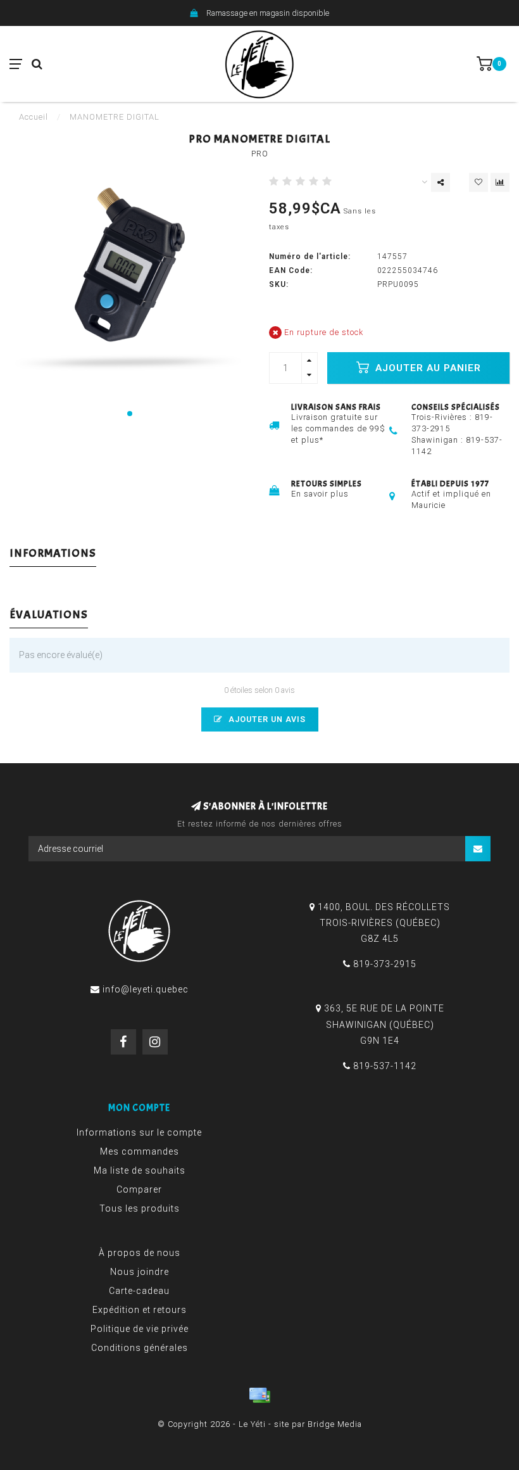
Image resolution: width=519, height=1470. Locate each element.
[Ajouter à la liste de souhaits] (478, 182)
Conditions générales (139, 1348)
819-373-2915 (384, 964)
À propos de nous (139, 1253)
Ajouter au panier (426, 368)
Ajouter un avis (266, 719)
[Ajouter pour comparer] (500, 182)
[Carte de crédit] (259, 1395)
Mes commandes (139, 1151)
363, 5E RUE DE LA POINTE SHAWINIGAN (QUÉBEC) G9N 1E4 (384, 1024)
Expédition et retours (139, 1310)
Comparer (139, 1189)
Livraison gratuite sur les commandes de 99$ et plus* (338, 428)
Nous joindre (139, 1272)
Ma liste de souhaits (139, 1170)
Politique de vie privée (140, 1329)
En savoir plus (320, 493)
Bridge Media (335, 1424)
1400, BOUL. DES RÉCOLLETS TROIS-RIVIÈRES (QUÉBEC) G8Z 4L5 (384, 923)
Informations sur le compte (139, 1132)
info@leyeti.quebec (146, 989)
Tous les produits (139, 1208)
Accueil (33, 117)
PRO (259, 153)
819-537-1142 (384, 1066)
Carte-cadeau (139, 1291)
